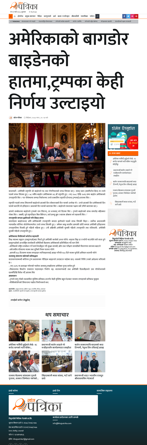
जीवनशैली (75, 16)
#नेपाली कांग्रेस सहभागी (62, 21)
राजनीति (33, 289)
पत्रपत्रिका (84, 16)
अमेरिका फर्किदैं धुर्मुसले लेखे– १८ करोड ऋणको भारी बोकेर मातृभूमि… (23, 348)
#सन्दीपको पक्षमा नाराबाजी (123, 21)
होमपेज (20, 16)
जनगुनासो (47, 16)
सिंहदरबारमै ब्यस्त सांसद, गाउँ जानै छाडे (57, 377)
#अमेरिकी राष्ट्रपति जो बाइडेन (21, 291)
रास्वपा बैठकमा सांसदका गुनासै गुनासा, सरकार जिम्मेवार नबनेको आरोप (23, 378)
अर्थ (54, 16)
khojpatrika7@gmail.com (23, 439)
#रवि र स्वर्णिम (77, 21)
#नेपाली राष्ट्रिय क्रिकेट (91, 21)
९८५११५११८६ (19, 434)
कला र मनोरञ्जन (63, 16)
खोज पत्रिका (18, 117)
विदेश (40, 16)
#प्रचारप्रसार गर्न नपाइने (28, 21)
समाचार (43, 289)
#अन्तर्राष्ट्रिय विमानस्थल (45, 21)
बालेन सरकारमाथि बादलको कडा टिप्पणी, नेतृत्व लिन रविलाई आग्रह (89, 346)
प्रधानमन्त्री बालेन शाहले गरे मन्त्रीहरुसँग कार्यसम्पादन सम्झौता (56, 346)
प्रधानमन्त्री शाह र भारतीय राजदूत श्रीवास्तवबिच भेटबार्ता (89, 377)
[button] (11, 16)
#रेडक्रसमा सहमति (106, 21)
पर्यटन (92, 16)
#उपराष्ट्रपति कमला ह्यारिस (38, 291)
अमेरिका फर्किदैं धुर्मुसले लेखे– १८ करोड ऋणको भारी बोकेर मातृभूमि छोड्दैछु (124, 161)
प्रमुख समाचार (30, 16)
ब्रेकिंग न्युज (27, 289)
